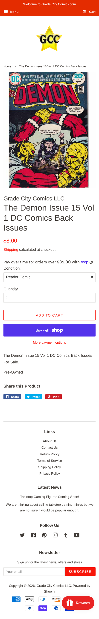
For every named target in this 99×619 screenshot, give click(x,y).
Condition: (12, 268)
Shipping (10, 249)
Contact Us (49, 447)
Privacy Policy (49, 473)
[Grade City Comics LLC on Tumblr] (65, 536)
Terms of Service (49, 460)
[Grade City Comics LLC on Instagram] (55, 536)
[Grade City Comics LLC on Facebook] (33, 536)
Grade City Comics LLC (54, 586)
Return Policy (49, 454)
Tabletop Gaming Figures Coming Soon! (49, 497)
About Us (49, 441)
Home (7, 66)
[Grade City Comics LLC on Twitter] (22, 536)
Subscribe (80, 571)
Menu (14, 12)
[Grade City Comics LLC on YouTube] (76, 536)
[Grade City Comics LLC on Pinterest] (44, 536)
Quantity (10, 289)
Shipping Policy (49, 467)
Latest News (50, 487)
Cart (92, 12)
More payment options (49, 342)
